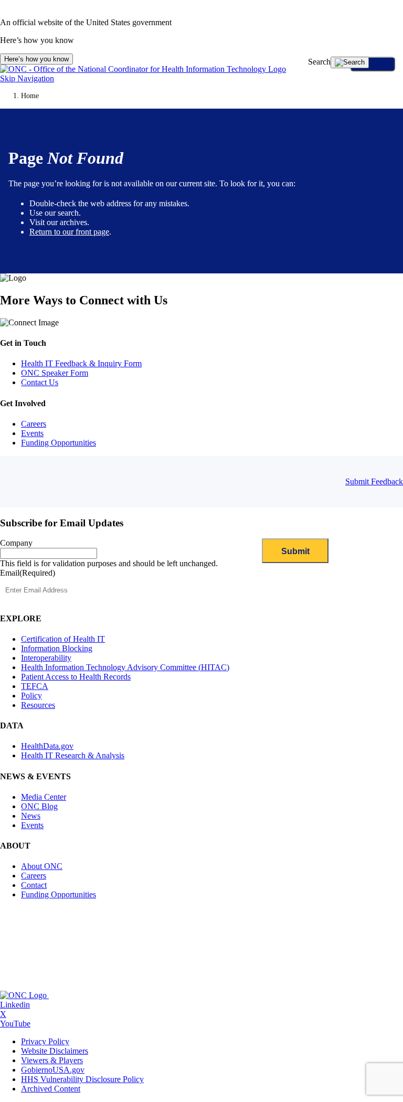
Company (16, 542)
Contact (34, 885)
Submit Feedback (374, 481)
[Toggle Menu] (372, 64)
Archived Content (50, 1088)
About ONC (41, 866)
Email (27, 572)
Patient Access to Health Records (76, 676)
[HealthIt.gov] (143, 69)
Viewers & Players (52, 1060)
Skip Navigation (27, 78)
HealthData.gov (47, 745)
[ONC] (24, 995)
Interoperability (46, 657)
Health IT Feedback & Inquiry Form (81, 363)
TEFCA (34, 686)
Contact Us (39, 382)
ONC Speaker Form (54, 372)
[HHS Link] (93, 995)
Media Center (43, 796)
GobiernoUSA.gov (52, 1069)
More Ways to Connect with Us (83, 300)
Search (319, 61)
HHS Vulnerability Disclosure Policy (82, 1079)
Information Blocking (56, 648)
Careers (33, 423)
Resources (38, 705)
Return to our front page (69, 231)
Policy (31, 695)
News (30, 815)
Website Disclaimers (54, 1050)
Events (32, 433)
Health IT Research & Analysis (72, 755)
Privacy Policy (45, 1041)
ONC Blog (39, 806)
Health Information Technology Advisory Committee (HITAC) (125, 667)
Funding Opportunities (58, 442)
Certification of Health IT (63, 638)
